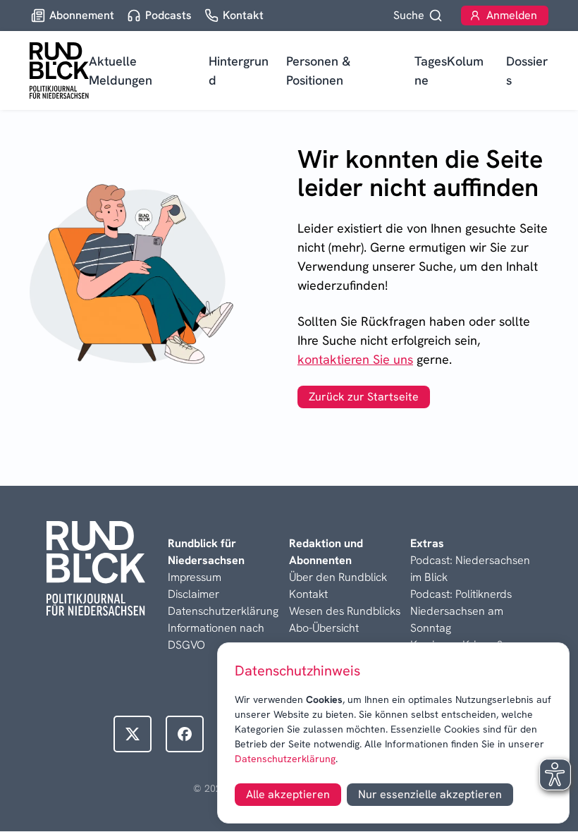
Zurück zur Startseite (364, 396)
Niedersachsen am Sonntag (456, 619)
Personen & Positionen (318, 70)
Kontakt (308, 594)
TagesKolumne (449, 70)
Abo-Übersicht (324, 627)
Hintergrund (239, 70)
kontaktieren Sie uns (355, 359)
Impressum (194, 577)
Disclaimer (193, 594)
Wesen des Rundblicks (344, 611)
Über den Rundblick (338, 577)
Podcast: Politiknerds (461, 594)
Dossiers (527, 70)
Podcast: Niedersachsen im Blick (470, 569)
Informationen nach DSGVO (216, 636)
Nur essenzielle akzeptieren (430, 794)
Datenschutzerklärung (285, 758)
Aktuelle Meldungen (120, 70)
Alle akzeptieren (288, 794)
